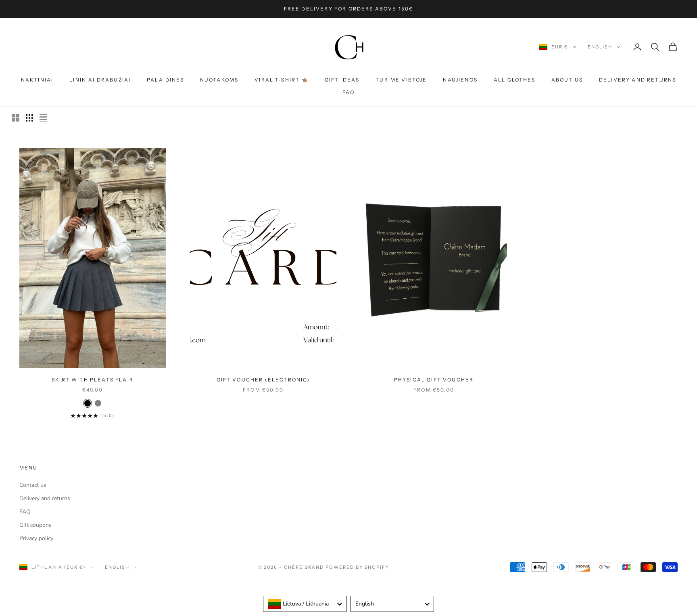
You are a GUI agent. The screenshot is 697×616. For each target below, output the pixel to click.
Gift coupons (35, 525)
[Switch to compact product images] (43, 118)
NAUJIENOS (460, 80)
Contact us (32, 485)
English (600, 47)
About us (567, 80)
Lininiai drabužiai (100, 80)
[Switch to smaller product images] (29, 118)
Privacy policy (36, 538)
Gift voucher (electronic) (263, 380)
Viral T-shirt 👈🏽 (281, 80)
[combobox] (304, 604)
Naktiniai (37, 80)
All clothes (514, 80)
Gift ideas (342, 80)
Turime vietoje (401, 80)
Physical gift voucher (434, 380)
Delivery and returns (637, 80)
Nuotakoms (219, 80)
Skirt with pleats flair (93, 380)
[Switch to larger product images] (15, 118)
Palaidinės (165, 80)
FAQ (348, 92)
